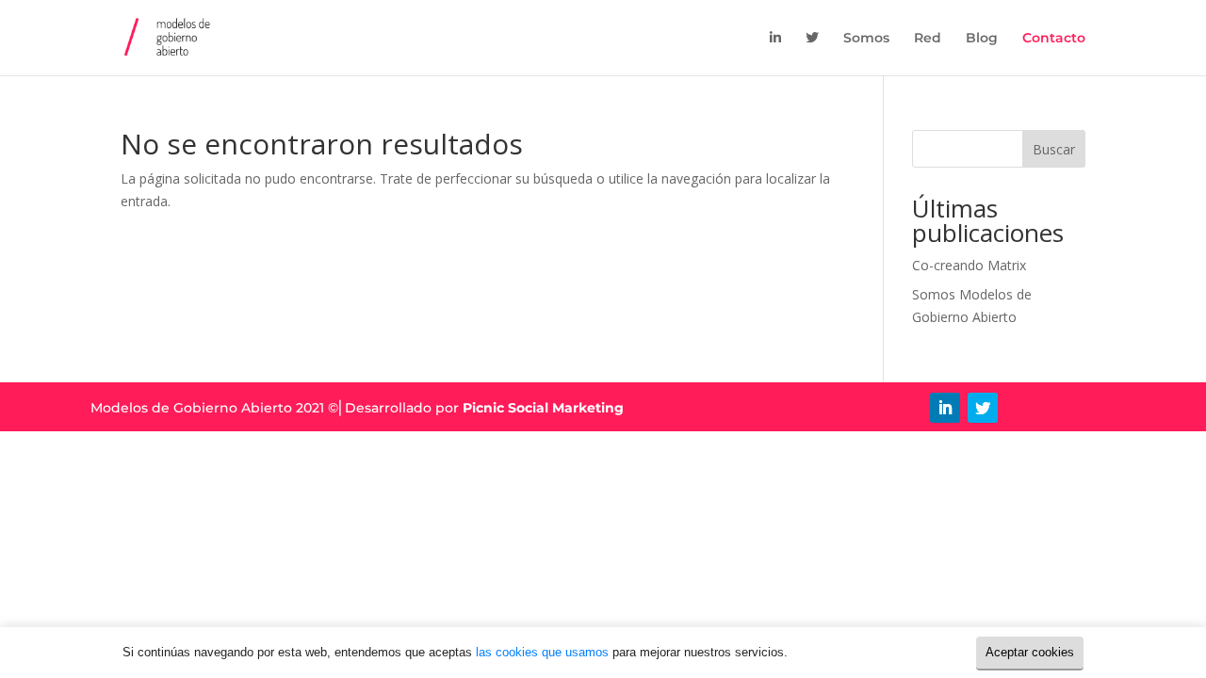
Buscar (1054, 149)
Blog (982, 38)
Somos (866, 38)
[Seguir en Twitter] (983, 408)
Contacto (1053, 38)
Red (927, 38)
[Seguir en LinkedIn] (945, 408)
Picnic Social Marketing (543, 407)
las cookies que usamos (542, 652)
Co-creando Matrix (969, 265)
